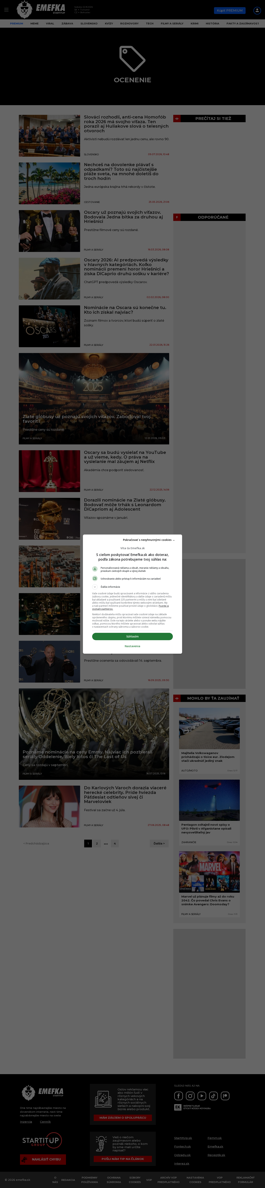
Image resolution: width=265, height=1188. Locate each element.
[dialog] (132, 594)
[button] (132, 587)
